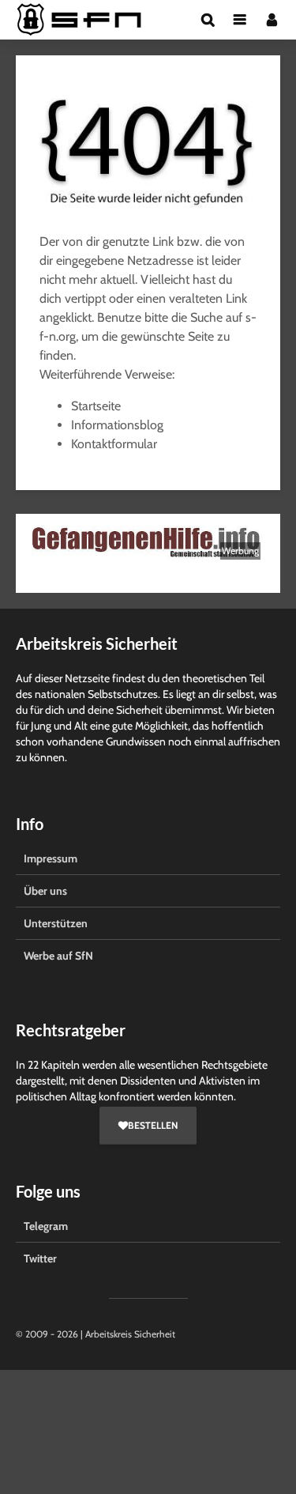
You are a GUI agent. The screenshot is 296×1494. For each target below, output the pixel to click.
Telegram (46, 1226)
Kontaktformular (114, 443)
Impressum (50, 858)
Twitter (40, 1258)
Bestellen (153, 1125)
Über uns (45, 891)
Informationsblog (117, 424)
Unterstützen (56, 923)
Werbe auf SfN (58, 956)
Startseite (96, 405)
